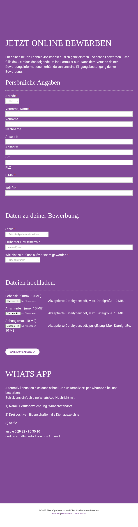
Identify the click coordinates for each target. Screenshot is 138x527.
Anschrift (12, 137)
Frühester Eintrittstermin (22, 242)
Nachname (13, 129)
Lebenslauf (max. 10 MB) (23, 296)
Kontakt (56, 513)
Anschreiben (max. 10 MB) (24, 308)
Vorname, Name (17, 109)
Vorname (12, 119)
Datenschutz (67, 513)
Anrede (11, 96)
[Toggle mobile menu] (131, 10)
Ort (7, 157)
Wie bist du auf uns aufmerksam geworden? (37, 255)
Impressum (80, 513)
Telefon (11, 188)
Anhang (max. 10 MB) (20, 321)
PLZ (8, 167)
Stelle (10, 229)
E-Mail (10, 175)
